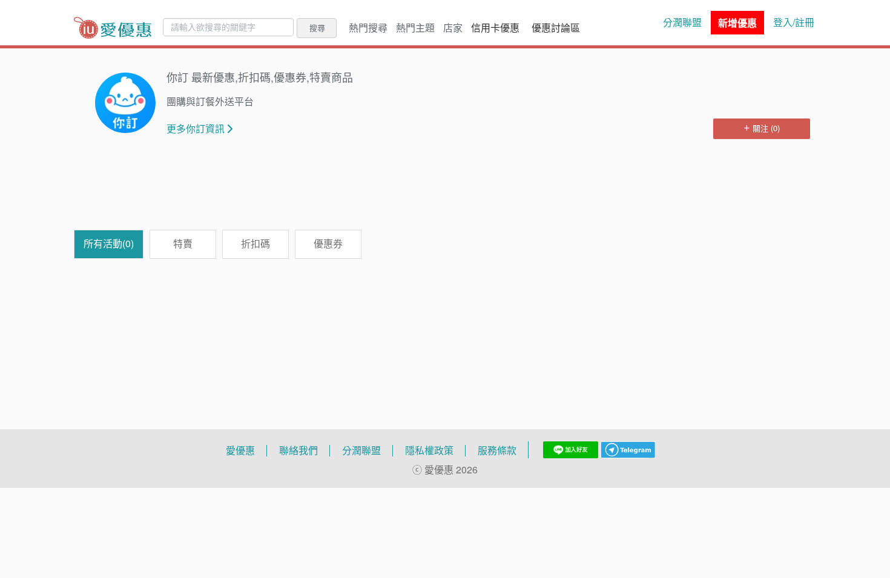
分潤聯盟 (682, 22)
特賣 (183, 243)
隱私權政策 (429, 450)
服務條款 (497, 450)
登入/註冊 (793, 22)
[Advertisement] (445, 190)
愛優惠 (240, 450)
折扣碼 (255, 243)
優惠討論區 (556, 28)
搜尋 (317, 27)
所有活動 (109, 243)
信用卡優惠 (495, 28)
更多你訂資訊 (195, 129)
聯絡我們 (298, 450)
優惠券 (328, 243)
